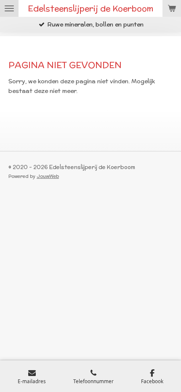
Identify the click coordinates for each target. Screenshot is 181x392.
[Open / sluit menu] (9, 8)
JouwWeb (48, 176)
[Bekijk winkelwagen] (171, 8)
